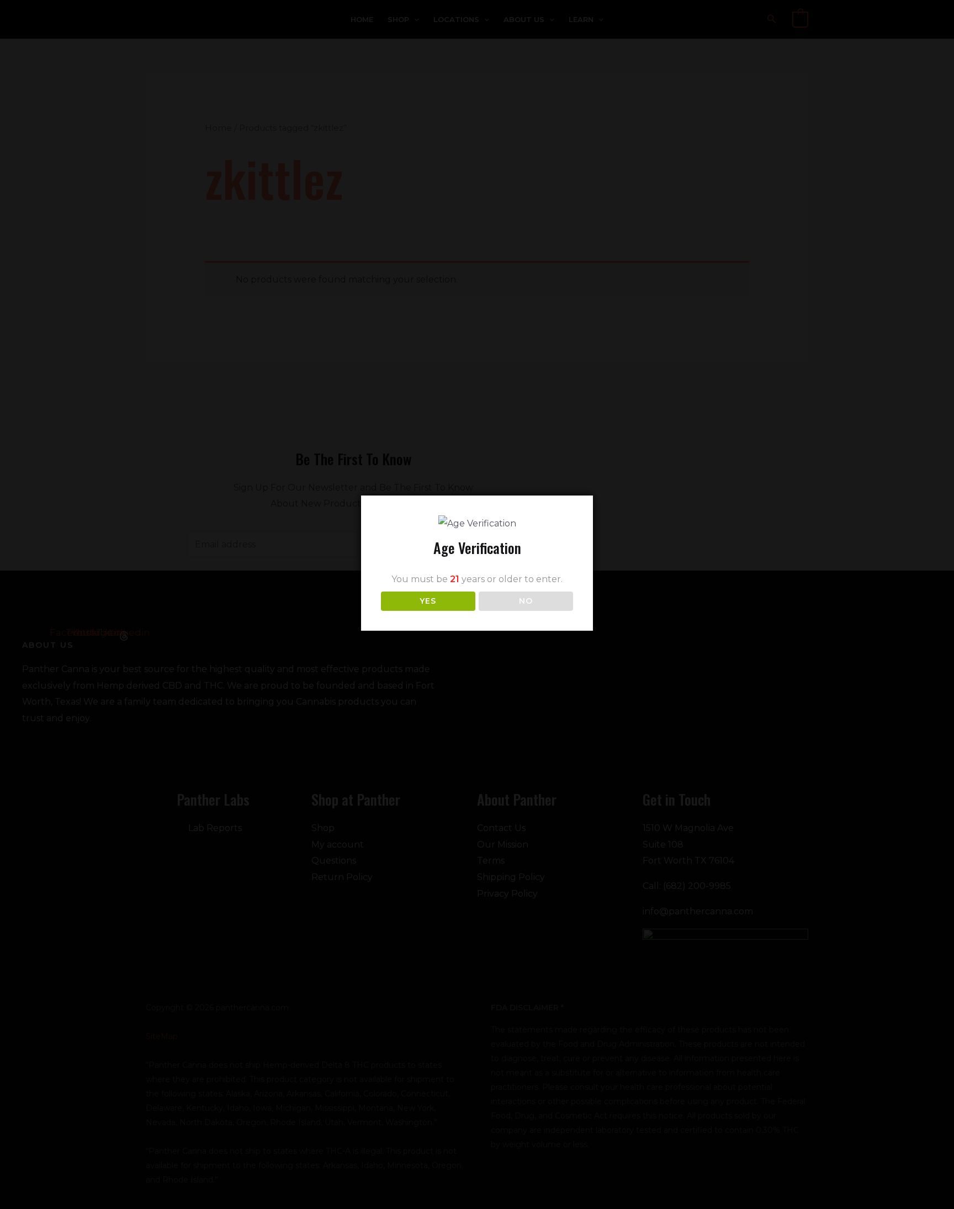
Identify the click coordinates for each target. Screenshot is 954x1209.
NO (526, 601)
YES (428, 601)
